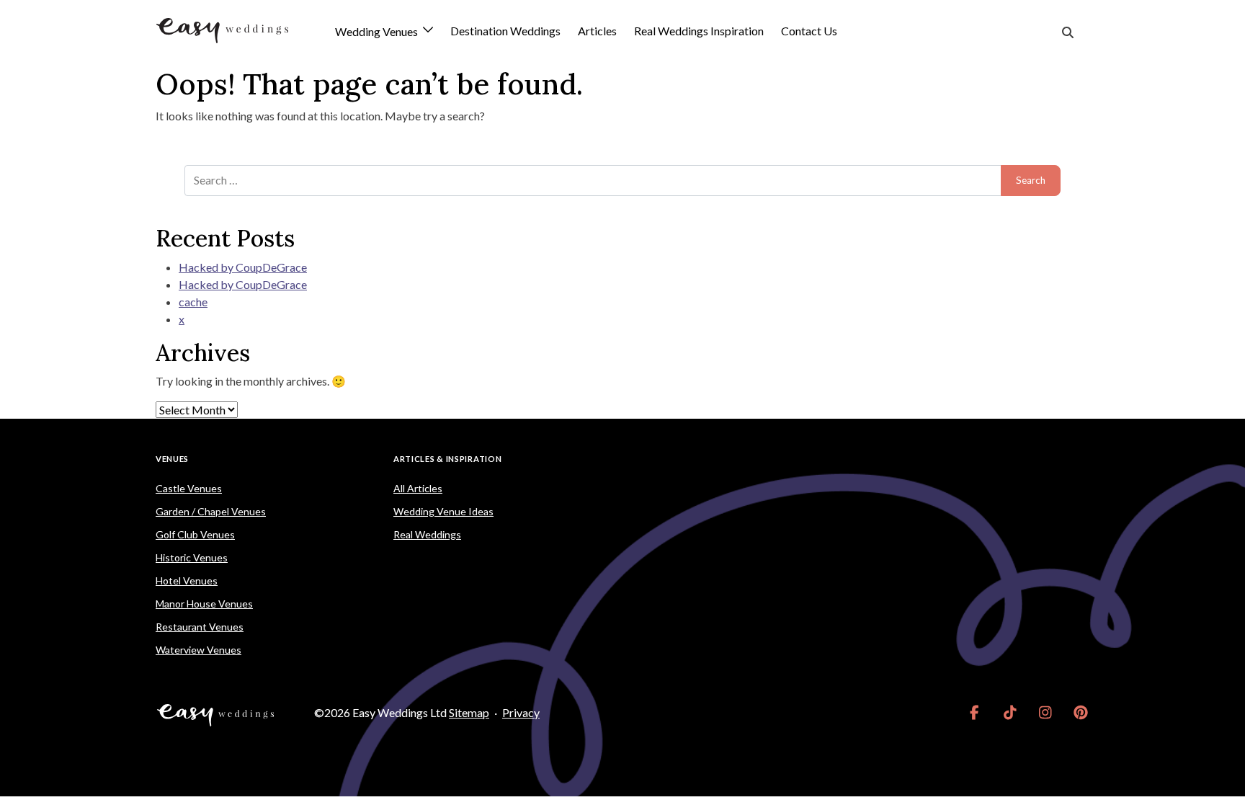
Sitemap (469, 712)
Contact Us (809, 30)
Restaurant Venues (200, 627)
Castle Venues (189, 488)
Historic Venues (192, 557)
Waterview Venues (198, 650)
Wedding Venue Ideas (443, 511)
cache (193, 301)
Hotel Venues (187, 580)
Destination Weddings (505, 30)
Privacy (521, 712)
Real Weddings (427, 534)
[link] (974, 712)
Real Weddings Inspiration (699, 30)
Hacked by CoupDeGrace (243, 267)
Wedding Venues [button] (377, 32)
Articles (597, 30)
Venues (172, 458)
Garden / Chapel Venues (211, 511)
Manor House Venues (204, 603)
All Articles (417, 488)
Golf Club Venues (195, 534)
